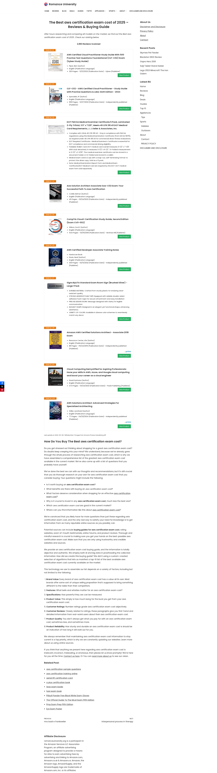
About (143, 35)
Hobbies (145, 126)
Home (47, 11)
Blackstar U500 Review (151, 57)
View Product (124, 75)
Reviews (55, 11)
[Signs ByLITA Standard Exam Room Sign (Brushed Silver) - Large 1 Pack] (55, 286)
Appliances (145, 112)
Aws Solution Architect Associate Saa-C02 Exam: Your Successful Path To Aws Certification (95, 187)
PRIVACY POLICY (148, 143)
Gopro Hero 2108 (148, 61)
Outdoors (145, 130)
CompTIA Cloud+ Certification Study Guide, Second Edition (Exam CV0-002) (98, 221)
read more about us (102, 656)
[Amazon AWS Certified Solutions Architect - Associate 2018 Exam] (55, 340)
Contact (144, 40)
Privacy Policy (146, 31)
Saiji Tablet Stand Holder (152, 66)
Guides (80, 11)
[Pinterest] (2, 390)
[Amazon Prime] (128, 352)
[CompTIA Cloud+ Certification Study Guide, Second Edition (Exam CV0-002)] (55, 227)
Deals (72, 11)
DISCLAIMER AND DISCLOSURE (141, 11)
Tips (143, 117)
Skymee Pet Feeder (149, 52)
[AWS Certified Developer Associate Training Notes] (55, 257)
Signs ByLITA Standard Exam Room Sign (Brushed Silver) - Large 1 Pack (97, 284)
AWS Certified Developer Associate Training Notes (93, 249)
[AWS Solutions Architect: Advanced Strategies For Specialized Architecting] (55, 410)
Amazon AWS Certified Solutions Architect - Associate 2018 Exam (98, 334)
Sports (143, 121)
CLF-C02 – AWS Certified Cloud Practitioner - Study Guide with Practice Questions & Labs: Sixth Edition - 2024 (97, 90)
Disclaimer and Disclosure (152, 26)
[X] (2, 386)
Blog (64, 11)
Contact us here (72, 656)
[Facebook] (2, 383)
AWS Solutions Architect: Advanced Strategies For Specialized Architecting (93, 405)
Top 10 (89, 11)
